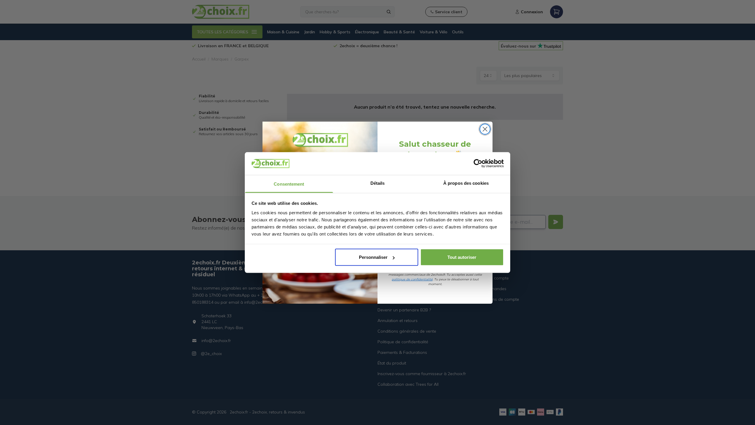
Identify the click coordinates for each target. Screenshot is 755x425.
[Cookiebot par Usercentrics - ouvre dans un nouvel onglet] (478, 163)
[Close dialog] (485, 129)
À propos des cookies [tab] (466, 182)
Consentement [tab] (289, 183)
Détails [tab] (377, 182)
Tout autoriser (461, 257)
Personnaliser (373, 257)
